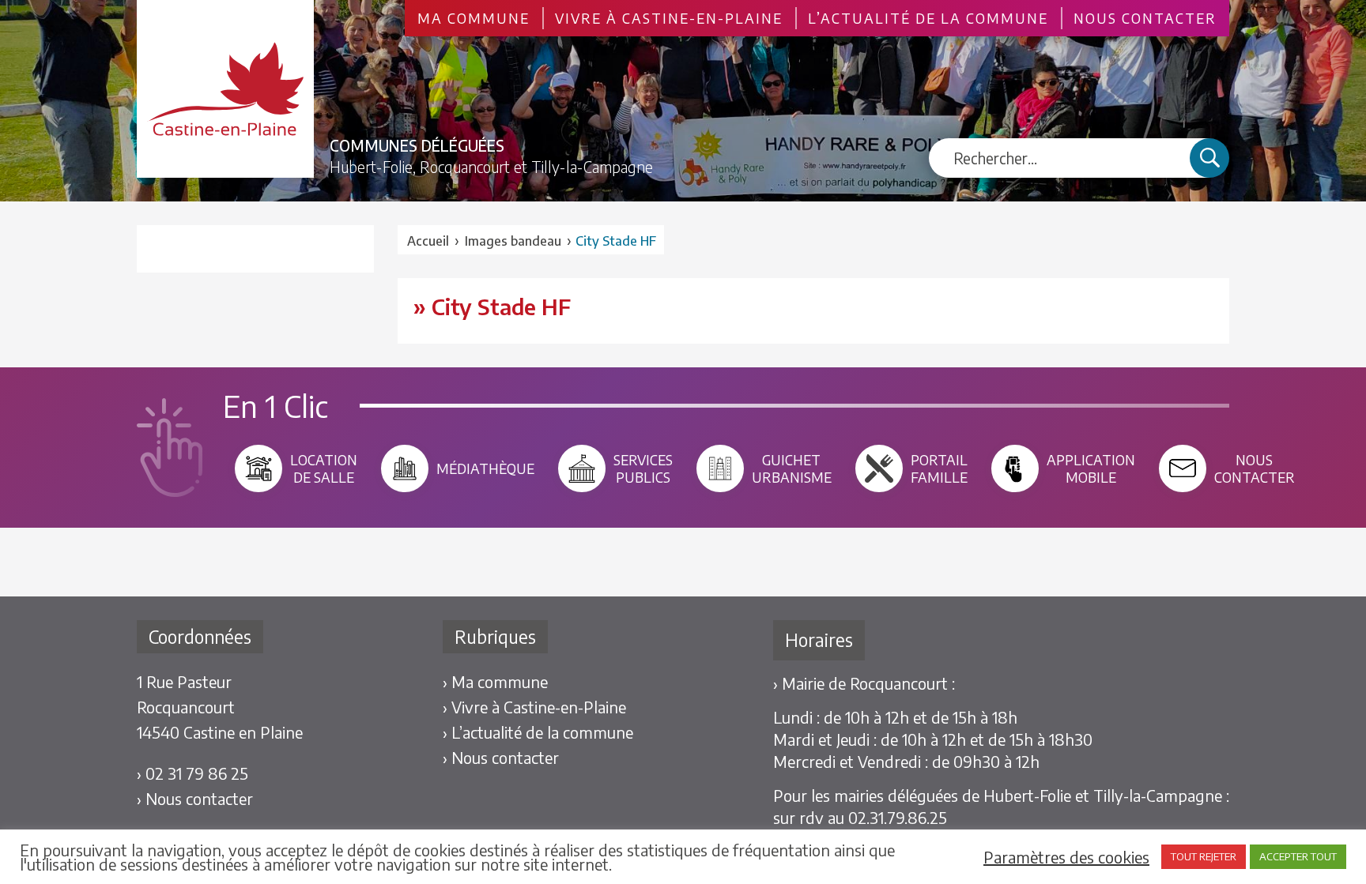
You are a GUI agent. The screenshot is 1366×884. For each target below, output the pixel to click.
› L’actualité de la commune (538, 732)
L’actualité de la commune (928, 18)
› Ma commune (495, 681)
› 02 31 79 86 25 (192, 773)
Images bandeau (513, 241)
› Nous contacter (195, 798)
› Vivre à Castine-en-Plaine (534, 707)
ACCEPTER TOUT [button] (1298, 856)
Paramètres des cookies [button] (1066, 857)
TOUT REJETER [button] (1203, 856)
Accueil (428, 241)
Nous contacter (1145, 18)
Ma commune (473, 18)
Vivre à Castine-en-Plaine (669, 18)
